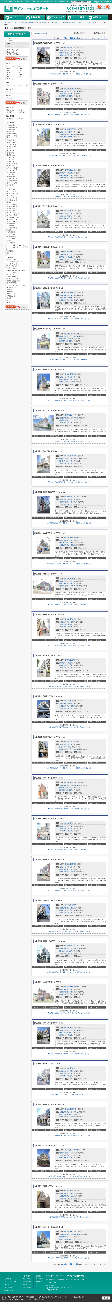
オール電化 (11, 196)
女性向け (11, 176)
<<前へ (85, 38)
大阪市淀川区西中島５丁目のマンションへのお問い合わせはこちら (69, 115)
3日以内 (9, 112)
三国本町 (75, 537)
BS (9, 255)
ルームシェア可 (13, 170)
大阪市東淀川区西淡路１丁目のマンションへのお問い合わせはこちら (69, 74)
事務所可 (11, 142)
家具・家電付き (13, 206)
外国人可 (11, 166)
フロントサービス (13, 279)
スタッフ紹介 (27, 1279)
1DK (8, 68)
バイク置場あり (13, 204)
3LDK (20, 74)
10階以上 (11, 294)
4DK (20, 77)
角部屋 (10, 302)
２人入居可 (11, 144)
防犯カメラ (11, 274)
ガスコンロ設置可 (13, 168)
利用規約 (8, 1284)
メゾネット (11, 187)
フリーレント (12, 159)
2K (8, 70)
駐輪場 (10, 202)
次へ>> (100, 38)
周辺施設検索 (27, 1282)
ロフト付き (11, 185)
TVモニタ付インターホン (16, 266)
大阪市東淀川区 (69, 47)
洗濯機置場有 (12, 208)
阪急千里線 (62, 338)
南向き (10, 300)
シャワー (11, 234)
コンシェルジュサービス (16, 285)
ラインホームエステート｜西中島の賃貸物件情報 (65, 1276)
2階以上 (10, 289)
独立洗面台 (11, 236)
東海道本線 (62, 50)
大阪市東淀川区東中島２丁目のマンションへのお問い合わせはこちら (69, 359)
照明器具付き (12, 200)
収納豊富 (11, 251)
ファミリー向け (13, 178)
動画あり (22, 118)
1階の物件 (11, 291)
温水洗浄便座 (12, 228)
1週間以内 (22, 112)
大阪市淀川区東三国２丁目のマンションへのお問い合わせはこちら (69, 849)
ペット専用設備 (13, 127)
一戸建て (10, 41)
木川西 (74, 456)
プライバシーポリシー (12, 1282)
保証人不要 (11, 140)
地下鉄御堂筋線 (64, 53)
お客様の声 (26, 1276)
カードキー (11, 161)
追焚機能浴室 (12, 223)
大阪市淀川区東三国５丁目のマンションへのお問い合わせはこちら (69, 237)
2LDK (9, 72)
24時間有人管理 (13, 276)
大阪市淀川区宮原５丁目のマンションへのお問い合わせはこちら (69, 931)
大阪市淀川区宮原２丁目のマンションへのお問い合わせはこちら (69, 686)
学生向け (11, 172)
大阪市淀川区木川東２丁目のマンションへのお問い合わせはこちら (69, 441)
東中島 (76, 333)
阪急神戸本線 (63, 420)
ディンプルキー (13, 272)
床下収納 (11, 243)
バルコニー (11, 191)
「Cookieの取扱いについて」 (22, 1299)
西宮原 (74, 170)
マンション (18, 39)
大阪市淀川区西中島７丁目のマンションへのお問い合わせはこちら (69, 278)
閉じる (106, 1298)
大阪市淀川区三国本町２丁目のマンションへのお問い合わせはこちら (69, 1176)
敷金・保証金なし (12, 50)
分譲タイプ (11, 151)
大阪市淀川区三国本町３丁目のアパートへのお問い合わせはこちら (69, 1013)
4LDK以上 (10, 79)
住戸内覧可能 (12, 283)
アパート (10, 39)
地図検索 (39, 1282)
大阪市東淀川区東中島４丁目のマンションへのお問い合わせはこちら (69, 768)
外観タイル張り (13, 210)
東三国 (73, 53)
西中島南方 (74, 91)
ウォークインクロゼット (16, 245)
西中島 (74, 88)
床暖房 (10, 241)
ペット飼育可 (12, 125)
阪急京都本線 (63, 96)
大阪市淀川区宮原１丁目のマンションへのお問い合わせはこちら (69, 1094)
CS (9, 253)
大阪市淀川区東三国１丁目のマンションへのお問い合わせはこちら (69, 319)
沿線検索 (39, 1276)
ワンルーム (10, 66)
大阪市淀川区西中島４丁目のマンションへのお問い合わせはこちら (69, 1135)
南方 (70, 96)
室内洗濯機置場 (13, 181)
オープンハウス (13, 163)
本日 (20, 110)
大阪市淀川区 (68, 88)
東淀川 (70, 50)
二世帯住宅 (11, 157)
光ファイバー (12, 259)
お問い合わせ (27, 1287)
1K (20, 66)
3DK (8, 74)
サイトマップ (9, 1287)
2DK (20, 70)
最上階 (10, 298)
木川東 (74, 415)
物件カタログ (9, 1290)
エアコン (11, 238)
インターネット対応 (14, 261)
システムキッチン (13, 217)
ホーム (7, 1276)
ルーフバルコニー (13, 193)
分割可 (10, 148)
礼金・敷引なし (12, 52)
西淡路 (76, 47)
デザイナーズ (12, 136)
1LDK (20, 68)
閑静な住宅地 (12, 134)
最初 (105, 38)
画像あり (10, 118)
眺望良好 (11, 155)
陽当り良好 (11, 131)
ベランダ (11, 189)
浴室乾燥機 (11, 226)
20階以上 (11, 296)
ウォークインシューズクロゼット (16, 248)
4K (8, 77)
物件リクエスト (28, 1284)
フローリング (12, 183)
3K (20, 72)
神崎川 (71, 543)
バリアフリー (12, 146)
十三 (70, 420)
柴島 (69, 338)
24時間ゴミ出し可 (13, 281)
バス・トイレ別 (13, 221)
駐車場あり (11, 287)
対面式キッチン (13, 219)
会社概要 (8, 1279)
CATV (10, 257)
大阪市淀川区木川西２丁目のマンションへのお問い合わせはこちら (69, 809)
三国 (70, 175)
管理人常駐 (11, 153)
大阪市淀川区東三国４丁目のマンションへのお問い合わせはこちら (69, 645)
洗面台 (10, 230)
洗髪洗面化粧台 (13, 232)
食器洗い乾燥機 (13, 215)
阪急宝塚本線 (63, 175)
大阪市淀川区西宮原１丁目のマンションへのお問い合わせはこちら (69, 196)
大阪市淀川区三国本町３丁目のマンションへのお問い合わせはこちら (69, 564)
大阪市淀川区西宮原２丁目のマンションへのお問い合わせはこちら (69, 400)
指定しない (10, 110)
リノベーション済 (13, 138)
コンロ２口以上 (13, 213)
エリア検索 (39, 1279)
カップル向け (12, 174)
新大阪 (70, 55)
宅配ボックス (12, 268)
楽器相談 (11, 129)
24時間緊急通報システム (16, 270)
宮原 (73, 660)
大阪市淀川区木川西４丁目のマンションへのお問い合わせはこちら (69, 482)
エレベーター (12, 198)
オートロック (12, 264)
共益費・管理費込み (13, 54)
